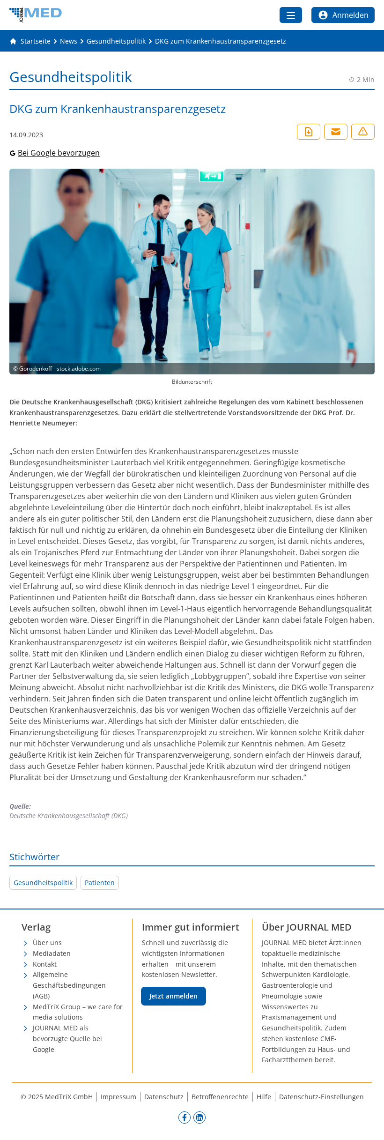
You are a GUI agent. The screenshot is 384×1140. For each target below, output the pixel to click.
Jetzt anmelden (173, 995)
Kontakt (45, 964)
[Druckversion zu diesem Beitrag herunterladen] (308, 132)
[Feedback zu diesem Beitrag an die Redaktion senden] (363, 132)
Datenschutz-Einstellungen (321, 1096)
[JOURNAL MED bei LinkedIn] (199, 1117)
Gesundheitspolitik (43, 882)
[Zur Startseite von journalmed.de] (35, 15)
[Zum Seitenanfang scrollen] (367, 1123)
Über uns (47, 942)
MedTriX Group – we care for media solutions (78, 1012)
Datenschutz (164, 1096)
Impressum (118, 1096)
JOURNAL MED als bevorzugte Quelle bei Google (67, 1038)
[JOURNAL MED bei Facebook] (184, 1117)
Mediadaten (52, 953)
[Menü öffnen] (291, 15)
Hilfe (264, 1096)
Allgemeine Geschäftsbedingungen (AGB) (69, 985)
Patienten (100, 882)
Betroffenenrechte (220, 1096)
